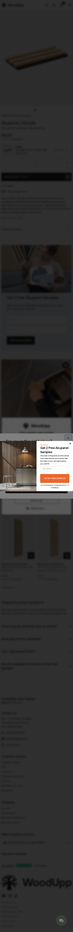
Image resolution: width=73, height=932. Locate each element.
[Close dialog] (70, 443)
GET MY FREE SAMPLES (54, 479)
